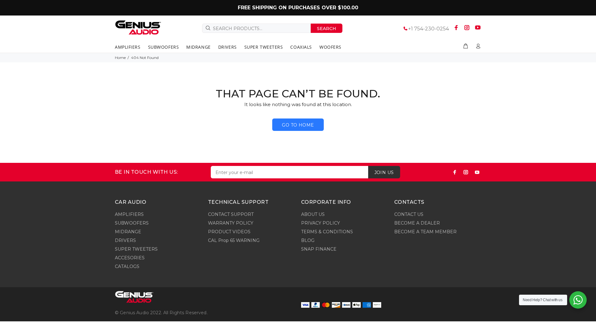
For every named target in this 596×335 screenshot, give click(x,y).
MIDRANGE (128, 231)
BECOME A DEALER (417, 223)
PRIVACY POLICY (320, 223)
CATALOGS (127, 266)
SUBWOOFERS (132, 223)
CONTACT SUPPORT (231, 214)
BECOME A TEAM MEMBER (425, 231)
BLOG (307, 240)
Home (120, 57)
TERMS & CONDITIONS (327, 231)
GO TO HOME (298, 125)
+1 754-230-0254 (428, 29)
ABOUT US (313, 214)
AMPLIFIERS (129, 214)
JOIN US (384, 172)
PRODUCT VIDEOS (229, 231)
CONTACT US (408, 214)
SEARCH (326, 28)
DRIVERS (125, 240)
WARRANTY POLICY (230, 223)
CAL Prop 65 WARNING (234, 240)
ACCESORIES (130, 258)
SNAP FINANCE (318, 249)
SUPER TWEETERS (136, 249)
